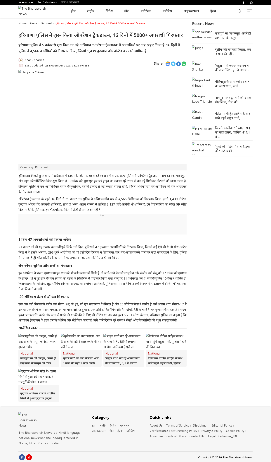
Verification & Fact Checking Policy (173, 431)
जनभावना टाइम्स (25, 2)
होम (73, 11)
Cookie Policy (235, 431)
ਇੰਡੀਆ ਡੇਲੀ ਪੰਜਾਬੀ (70, 2)
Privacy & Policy (211, 431)
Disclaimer (200, 425)
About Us (156, 425)
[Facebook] (243, 2)
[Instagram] (251, 2)
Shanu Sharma (34, 60)
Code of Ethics (176, 436)
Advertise (156, 436)
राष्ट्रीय (90, 11)
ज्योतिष (167, 11)
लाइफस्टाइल (191, 11)
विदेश (109, 11)
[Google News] (168, 63)
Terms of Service (177, 425)
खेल (126, 11)
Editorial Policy (221, 425)
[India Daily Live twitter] (173, 63)
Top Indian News (47, 2)
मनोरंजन (146, 11)
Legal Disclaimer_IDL (223, 436)
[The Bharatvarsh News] (34, 11)
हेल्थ (213, 11)
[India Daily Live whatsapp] (184, 63)
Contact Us (197, 436)
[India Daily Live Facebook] (178, 63)
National (46, 23)
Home (22, 23)
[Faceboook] (22, 457)
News (34, 23)
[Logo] (50, 420)
